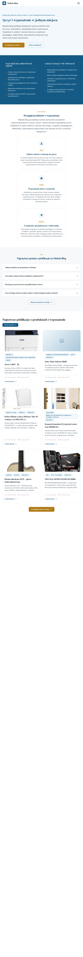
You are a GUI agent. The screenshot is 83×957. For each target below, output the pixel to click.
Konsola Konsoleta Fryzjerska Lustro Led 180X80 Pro (61, 425)
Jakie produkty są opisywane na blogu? (20, 267)
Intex (73, 354)
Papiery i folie (11, 412)
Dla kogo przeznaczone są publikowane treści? (24, 284)
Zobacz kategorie (35, 45)
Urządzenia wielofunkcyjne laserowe (20, 357)
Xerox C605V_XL (12, 364)
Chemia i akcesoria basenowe (57, 354)
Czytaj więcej (9, 381)
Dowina (9, 475)
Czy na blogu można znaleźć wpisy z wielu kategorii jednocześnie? (31, 293)
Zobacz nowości (9, 325)
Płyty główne (56, 475)
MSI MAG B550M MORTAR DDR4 (60, 479)
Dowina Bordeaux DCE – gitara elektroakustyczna (18, 480)
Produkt (9, 354)
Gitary (16, 475)
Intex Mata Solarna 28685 (56, 361)
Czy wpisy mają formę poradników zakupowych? (24, 276)
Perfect (22, 412)
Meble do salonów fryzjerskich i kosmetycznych (58, 416)
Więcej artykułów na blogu (40, 302)
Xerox (8, 360)
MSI (47, 475)
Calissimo (50, 412)
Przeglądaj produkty (12, 45)
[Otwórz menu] (79, 3)
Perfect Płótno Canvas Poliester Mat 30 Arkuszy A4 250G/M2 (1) (21, 418)
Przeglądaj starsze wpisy (40, 509)
